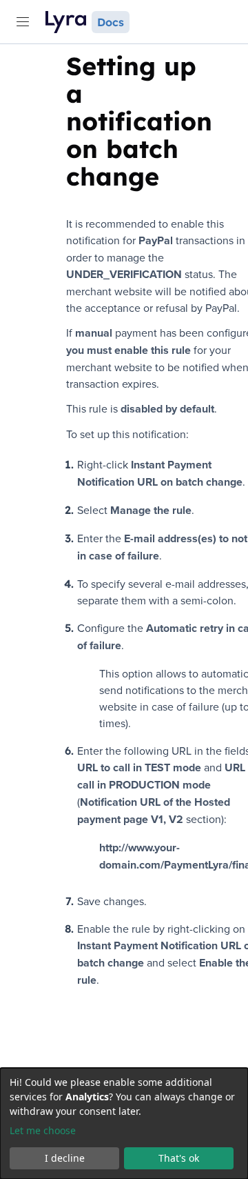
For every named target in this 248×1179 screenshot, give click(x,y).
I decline (65, 1158)
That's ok (178, 1158)
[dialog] (124, 1123)
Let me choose (43, 1130)
